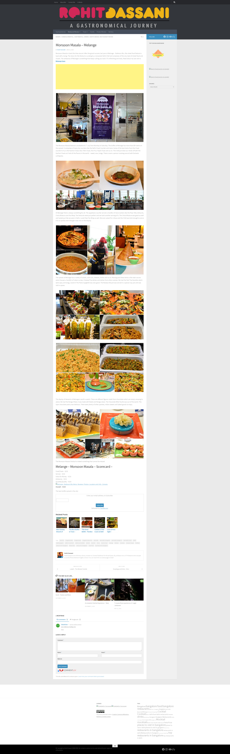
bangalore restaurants (87, 540)
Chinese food (155, 712)
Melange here (60, 61)
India (173, 717)
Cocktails (93, 543)
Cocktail (88, 543)
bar (151, 709)
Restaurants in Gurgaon (149, 733)
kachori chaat (104, 543)
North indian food (159, 722)
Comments (63, 619)
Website (60, 659)
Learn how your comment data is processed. (91, 676)
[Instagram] (167, 37)
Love (155, 720)
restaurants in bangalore (81, 545)
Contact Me (71, 2)
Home (56, 2)
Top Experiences (60, 32)
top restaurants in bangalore (101, 545)
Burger (146, 712)
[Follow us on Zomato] (173, 37)
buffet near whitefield (79, 543)
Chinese (150, 712)
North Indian (94, 37)
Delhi (148, 714)
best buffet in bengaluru (117, 540)
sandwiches (161, 733)
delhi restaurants (162, 714)
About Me (63, 2)
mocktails (122, 543)
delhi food (152, 714)
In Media (80, 2)
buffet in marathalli (69, 543)
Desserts (170, 714)
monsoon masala (130, 543)
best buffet (96, 540)
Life (150, 720)
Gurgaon (152, 717)
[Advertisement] (100, 76)
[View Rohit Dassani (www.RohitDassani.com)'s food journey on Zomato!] (159, 69)
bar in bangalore (155, 709)
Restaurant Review (73, 32)
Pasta (166, 722)
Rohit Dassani (61, 50)
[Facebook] (165, 37)
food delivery (146, 717)
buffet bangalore (59, 543)
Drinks (86, 37)
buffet (134, 540)
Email (103, 652)
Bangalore (141, 706)
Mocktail (116, 543)
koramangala (145, 720)
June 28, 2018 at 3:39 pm (75, 624)
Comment (61, 640)
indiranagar (139, 720)
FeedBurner (104, 508)
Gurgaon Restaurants (163, 717)
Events (92, 32)
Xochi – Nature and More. (63, 595)
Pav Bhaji (137, 543)
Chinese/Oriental (67, 37)
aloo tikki (62, 540)
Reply (62, 629)
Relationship (166, 727)
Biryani (139, 712)
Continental (78, 37)
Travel (85, 32)
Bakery (58, 37)
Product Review (101, 32)
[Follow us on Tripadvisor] (170, 37)
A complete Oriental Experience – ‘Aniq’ (97, 603)
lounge (152, 720)
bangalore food (77, 540)
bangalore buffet (69, 540)
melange (111, 543)
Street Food (91, 545)
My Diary (111, 32)
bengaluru (162, 709)
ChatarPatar (64, 624)
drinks (98, 543)
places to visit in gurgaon (154, 727)
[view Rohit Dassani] (159, 77)
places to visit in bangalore (62, 545)
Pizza (170, 722)
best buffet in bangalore (105, 540)
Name (60, 652)
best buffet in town (128, 540)
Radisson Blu (72, 545)
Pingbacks (76, 619)
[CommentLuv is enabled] (67, 671)
